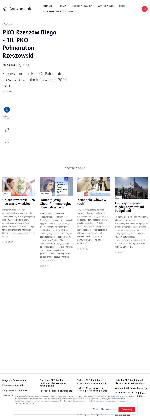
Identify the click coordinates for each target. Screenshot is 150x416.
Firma (62, 6)
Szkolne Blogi (9, 395)
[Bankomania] (17, 9)
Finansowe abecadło (13, 385)
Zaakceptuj (126, 409)
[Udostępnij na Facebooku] (7, 141)
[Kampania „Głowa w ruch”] (93, 186)
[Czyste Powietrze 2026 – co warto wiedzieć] (18, 186)
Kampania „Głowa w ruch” (91, 202)
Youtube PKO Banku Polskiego (131, 388)
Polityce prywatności (117, 398)
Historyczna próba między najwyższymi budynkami (129, 207)
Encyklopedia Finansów (15, 390)
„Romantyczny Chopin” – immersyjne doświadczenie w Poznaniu (55, 203)
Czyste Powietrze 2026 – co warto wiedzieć (18, 202)
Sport (123, 6)
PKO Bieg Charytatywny (58, 11)
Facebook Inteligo (56, 392)
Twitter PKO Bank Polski (92, 381)
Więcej (95, 409)
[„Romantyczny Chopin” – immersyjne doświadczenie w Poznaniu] (56, 186)
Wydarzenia (106, 6)
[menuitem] (48, 6)
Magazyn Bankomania (14, 380)
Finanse (48, 6)
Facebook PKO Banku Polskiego (53, 383)
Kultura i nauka (82, 6)
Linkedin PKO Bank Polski (130, 381)
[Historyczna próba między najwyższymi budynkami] (131, 188)
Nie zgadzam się (108, 409)
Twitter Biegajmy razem (92, 389)
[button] (145, 9)
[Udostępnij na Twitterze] (7, 130)
